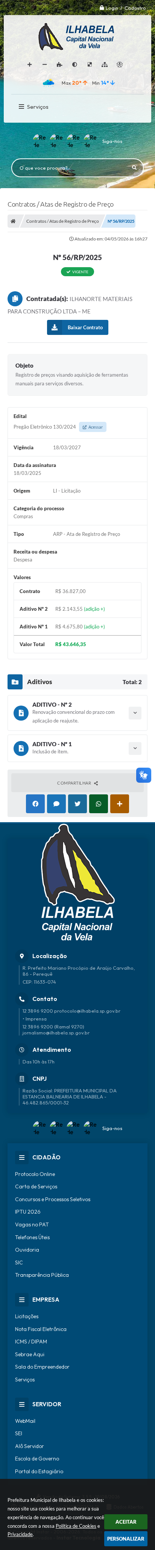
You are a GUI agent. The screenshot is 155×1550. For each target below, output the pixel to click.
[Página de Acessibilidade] (119, 64)
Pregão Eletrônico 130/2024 (58, 427)
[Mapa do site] (104, 64)
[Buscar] (134, 167)
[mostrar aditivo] (135, 713)
